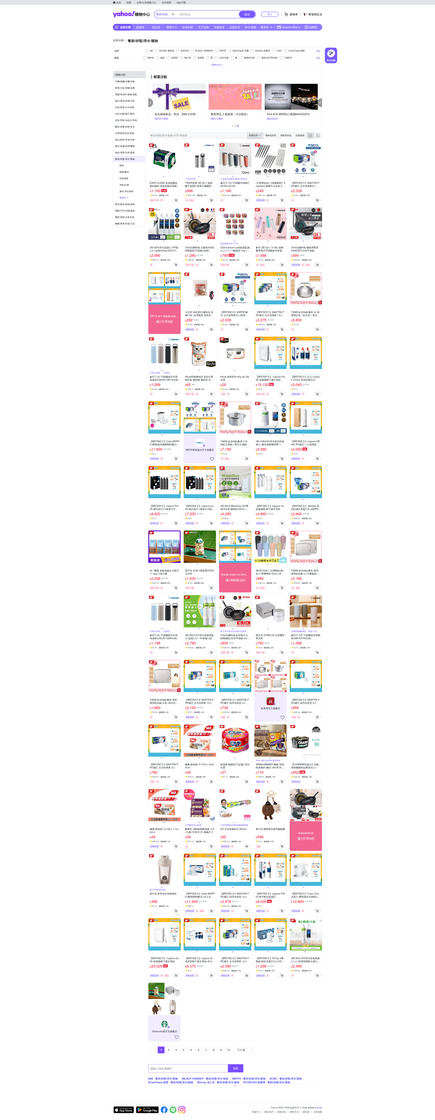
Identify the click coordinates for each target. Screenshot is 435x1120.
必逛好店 (234, 27)
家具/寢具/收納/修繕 (125, 204)
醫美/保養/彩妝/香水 (125, 126)
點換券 (140, 27)
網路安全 (294, 1111)
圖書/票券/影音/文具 (125, 223)
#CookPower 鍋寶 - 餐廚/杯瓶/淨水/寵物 (170, 1082)
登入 (269, 14)
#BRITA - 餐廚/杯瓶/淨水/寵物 (249, 1078)
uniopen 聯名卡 (291, 27)
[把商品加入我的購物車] (176, 200)
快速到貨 (187, 27)
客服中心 (256, 1111)
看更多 (265, 27)
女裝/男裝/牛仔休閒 (124, 107)
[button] (150, 102)
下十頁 (241, 1050)
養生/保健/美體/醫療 (125, 146)
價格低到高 (270, 135)
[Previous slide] (150, 159)
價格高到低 (285, 135)
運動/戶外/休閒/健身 (125, 210)
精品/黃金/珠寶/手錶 (125, 100)
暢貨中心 (172, 27)
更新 (319, 1107)
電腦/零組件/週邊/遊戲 (126, 94)
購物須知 (281, 1111)
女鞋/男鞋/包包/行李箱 (126, 120)
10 (228, 1050)
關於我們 (269, 1111)
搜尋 (235, 1068)
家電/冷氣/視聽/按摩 (125, 87)
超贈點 (313, 27)
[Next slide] (178, 159)
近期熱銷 (299, 135)
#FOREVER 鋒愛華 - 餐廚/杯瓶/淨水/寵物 (266, 1082)
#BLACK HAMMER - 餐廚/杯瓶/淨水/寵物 (205, 1078)
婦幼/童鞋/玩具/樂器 (125, 152)
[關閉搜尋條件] (173, 14)
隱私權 (306, 1111)
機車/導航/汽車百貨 (124, 217)
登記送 (156, 27)
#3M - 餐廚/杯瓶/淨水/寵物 (163, 1078)
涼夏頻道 (219, 27)
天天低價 (203, 27)
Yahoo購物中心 (131, 14)
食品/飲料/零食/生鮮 (125, 139)
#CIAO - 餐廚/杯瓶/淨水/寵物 (286, 1078)
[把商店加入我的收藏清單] (212, 459)
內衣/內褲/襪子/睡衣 (125, 113)
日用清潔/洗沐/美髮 (124, 133)
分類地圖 (317, 1111)
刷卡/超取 (250, 27)
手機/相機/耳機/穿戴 (125, 81)
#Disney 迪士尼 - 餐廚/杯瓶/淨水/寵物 (218, 1082)
